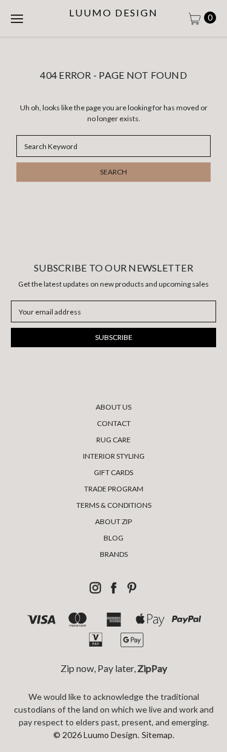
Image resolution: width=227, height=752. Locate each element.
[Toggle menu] (18, 18)
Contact (114, 423)
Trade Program (113, 488)
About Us (113, 406)
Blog (113, 537)
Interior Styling (114, 456)
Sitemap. (158, 735)
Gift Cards (113, 472)
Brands (114, 554)
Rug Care (113, 439)
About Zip (113, 521)
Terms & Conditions (113, 505)
